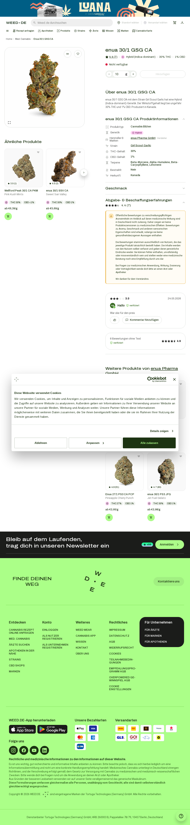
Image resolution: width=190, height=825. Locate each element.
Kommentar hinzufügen (144, 320)
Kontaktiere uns (169, 581)
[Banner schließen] (174, 379)
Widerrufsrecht (121, 647)
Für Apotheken (156, 641)
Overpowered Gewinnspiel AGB (122, 679)
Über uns (82, 653)
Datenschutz (119, 635)
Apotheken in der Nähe (21, 652)
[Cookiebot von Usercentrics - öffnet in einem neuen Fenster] (150, 379)
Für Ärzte (152, 630)
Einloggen (50, 630)
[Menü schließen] (7, 31)
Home (9, 39)
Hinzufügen (163, 74)
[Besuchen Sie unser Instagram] (13, 750)
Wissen (81, 641)
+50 (149, 544)
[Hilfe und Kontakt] (181, 816)
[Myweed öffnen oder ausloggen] (182, 23)
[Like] (114, 320)
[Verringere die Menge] (109, 74)
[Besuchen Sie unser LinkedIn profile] (44, 750)
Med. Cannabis (23, 39)
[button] (142, 22)
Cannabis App (86, 635)
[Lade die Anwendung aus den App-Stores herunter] (22, 729)
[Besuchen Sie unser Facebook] (23, 750)
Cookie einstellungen (120, 688)
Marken (14, 671)
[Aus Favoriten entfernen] (38, 152)
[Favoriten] (78, 54)
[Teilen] (67, 54)
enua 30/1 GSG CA (43, 39)
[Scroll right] (84, 172)
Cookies (115, 653)
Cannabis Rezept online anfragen (21, 631)
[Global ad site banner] (95, 8)
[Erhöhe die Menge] (133, 74)
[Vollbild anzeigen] (9, 122)
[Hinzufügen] (8, 216)
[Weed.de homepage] (16, 23)
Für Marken (153, 635)
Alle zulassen (149, 442)
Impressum (117, 630)
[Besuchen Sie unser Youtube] (34, 750)
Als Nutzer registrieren (52, 637)
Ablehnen (41, 442)
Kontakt (82, 647)
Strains (15, 659)
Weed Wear (84, 630)
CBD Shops (17, 665)
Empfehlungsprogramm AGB (122, 670)
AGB (112, 641)
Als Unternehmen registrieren (55, 646)
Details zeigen (159, 431)
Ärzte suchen (19, 644)
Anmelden (167, 544)
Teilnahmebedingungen (121, 661)
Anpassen (92, 442)
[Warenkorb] (175, 23)
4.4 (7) (113, 57)
